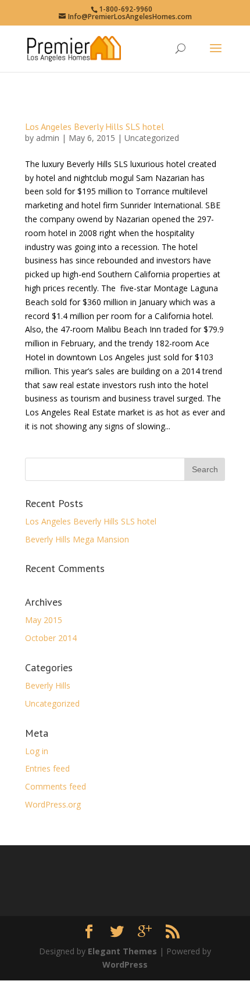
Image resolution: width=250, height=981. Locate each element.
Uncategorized (151, 137)
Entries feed (47, 768)
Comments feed (55, 786)
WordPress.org (53, 804)
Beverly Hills (47, 685)
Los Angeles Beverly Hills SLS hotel (94, 126)
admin (47, 137)
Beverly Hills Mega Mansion (77, 539)
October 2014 (51, 637)
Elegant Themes (122, 951)
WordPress (125, 964)
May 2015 (43, 619)
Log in (36, 750)
